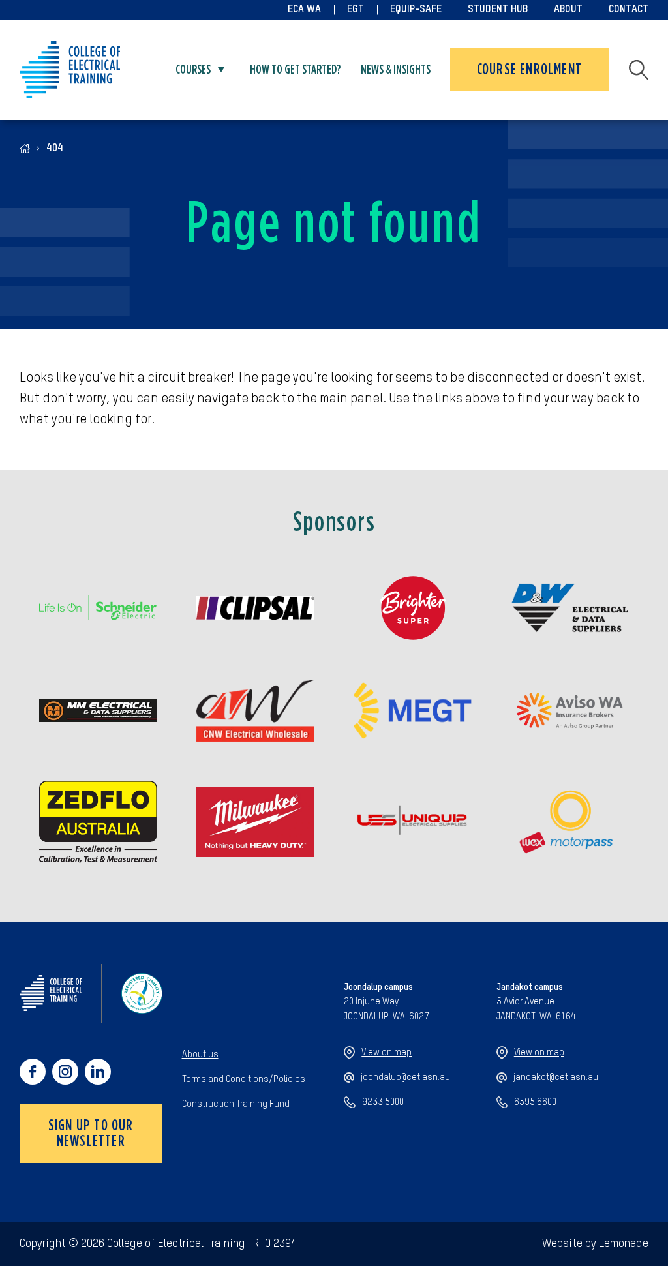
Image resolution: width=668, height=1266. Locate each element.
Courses (193, 69)
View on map (386, 1052)
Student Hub (498, 10)
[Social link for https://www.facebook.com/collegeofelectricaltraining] (33, 1072)
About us (200, 1054)
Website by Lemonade (595, 1244)
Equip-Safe (416, 10)
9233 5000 (383, 1102)
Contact (628, 10)
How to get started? (295, 69)
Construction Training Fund (236, 1104)
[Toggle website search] (638, 70)
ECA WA (304, 10)
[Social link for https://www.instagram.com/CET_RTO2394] (65, 1072)
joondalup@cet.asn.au (405, 1077)
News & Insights (396, 69)
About (568, 10)
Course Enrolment (529, 70)
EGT (355, 10)
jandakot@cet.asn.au (555, 1077)
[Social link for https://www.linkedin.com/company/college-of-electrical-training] (98, 1072)
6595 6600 (535, 1102)
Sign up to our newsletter (91, 1133)
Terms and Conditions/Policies (243, 1079)
